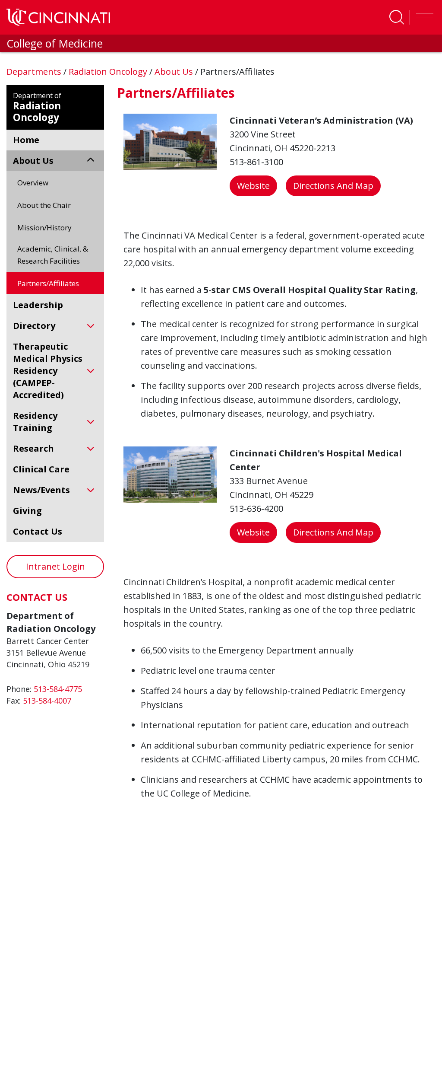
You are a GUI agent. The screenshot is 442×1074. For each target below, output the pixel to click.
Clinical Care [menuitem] (41, 469)
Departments (34, 71)
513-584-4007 (47, 700)
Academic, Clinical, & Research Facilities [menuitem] (52, 255)
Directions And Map (333, 185)
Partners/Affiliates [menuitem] (48, 283)
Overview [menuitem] (32, 183)
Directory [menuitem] (34, 325)
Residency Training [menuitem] (35, 421)
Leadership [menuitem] (38, 305)
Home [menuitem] (26, 140)
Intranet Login (55, 566)
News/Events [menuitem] (41, 490)
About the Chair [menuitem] (44, 205)
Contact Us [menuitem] (37, 531)
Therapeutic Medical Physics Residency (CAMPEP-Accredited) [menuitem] (47, 371)
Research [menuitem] (33, 448)
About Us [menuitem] (33, 160)
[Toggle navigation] (423, 17)
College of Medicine (54, 43)
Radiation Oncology (109, 71)
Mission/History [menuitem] (44, 228)
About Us (175, 71)
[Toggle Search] (397, 17)
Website (253, 185)
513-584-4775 (58, 689)
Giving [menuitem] (27, 510)
